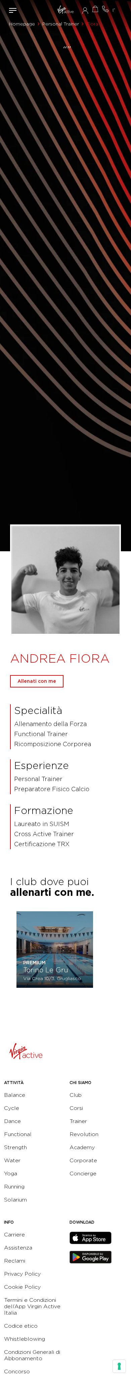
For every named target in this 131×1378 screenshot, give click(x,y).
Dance (12, 1121)
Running (14, 1186)
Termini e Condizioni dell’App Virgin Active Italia (32, 1306)
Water (12, 1160)
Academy (82, 1147)
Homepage (22, 24)
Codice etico (21, 1326)
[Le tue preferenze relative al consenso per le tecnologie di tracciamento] (119, 1366)
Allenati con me (36, 681)
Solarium (15, 1199)
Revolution (84, 1134)
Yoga (10, 1173)
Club (76, 1095)
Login (85, 10)
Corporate (83, 1160)
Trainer (78, 1121)
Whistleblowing (24, 1339)
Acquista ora (95, 9)
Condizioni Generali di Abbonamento (32, 1355)
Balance (14, 1095)
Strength (15, 1147)
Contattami (105, 9)
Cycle (11, 1108)
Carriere (14, 1234)
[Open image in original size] (66, 10)
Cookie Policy (22, 1287)
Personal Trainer (60, 24)
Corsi (76, 1108)
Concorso (17, 1371)
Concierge (83, 1173)
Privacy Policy (22, 1274)
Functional (18, 1134)
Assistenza (18, 1247)
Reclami (14, 1261)
